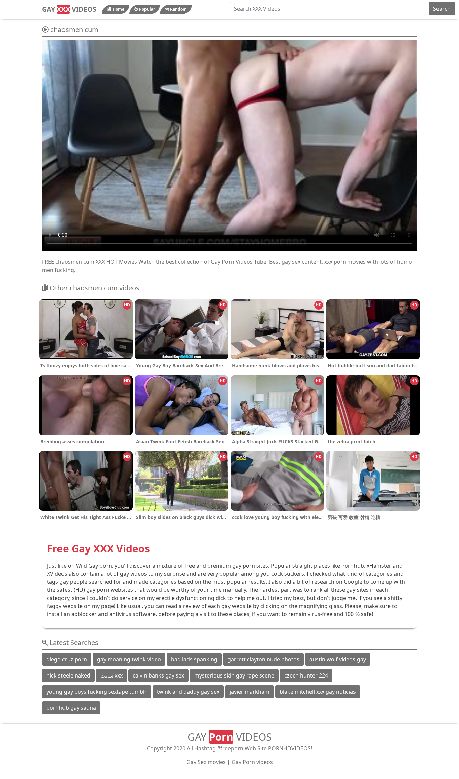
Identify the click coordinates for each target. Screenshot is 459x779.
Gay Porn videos (252, 762)
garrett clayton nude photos (263, 659)
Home (118, 9)
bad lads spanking (194, 659)
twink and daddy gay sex (188, 691)
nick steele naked (68, 675)
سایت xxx (111, 675)
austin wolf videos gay (337, 659)
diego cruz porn (66, 659)
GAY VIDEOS (69, 9)
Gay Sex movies (206, 762)
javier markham (249, 691)
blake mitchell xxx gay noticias (318, 691)
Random (178, 9)
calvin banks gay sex (158, 675)
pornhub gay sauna (71, 707)
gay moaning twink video (129, 659)
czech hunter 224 (306, 675)
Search (442, 8)
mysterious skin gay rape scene (234, 675)
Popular (146, 9)
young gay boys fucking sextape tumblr (96, 691)
